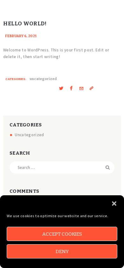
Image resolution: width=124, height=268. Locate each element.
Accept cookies (62, 234)
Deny (62, 251)
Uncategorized (43, 79)
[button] (114, 203)
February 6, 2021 (21, 36)
